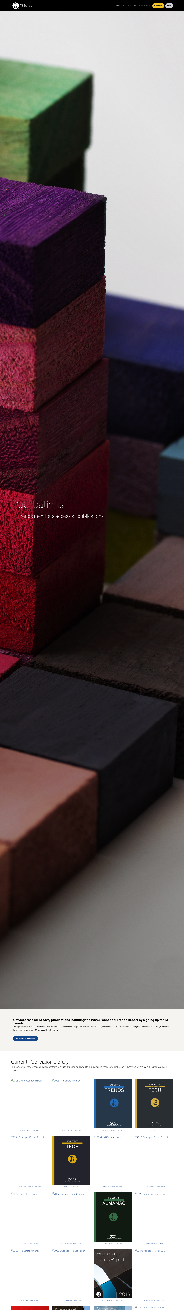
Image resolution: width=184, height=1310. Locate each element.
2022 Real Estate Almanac (30, 1243)
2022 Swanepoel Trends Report (71, 1243)
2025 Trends (120, 5)
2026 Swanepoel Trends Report (30, 1130)
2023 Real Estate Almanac (112, 1187)
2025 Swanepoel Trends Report (113, 1130)
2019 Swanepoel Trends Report (112, 1300)
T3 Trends (26, 5)
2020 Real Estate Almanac (30, 1300)
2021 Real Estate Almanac (113, 1243)
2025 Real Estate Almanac (71, 1130)
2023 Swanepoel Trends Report (154, 1187)
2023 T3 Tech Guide (71, 1187)
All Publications (144, 5)
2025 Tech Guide (154, 1130)
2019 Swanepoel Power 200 (154, 1300)
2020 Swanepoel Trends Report (71, 1300)
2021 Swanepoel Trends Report (154, 1243)
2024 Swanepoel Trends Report (30, 1187)
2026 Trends (131, 5)
